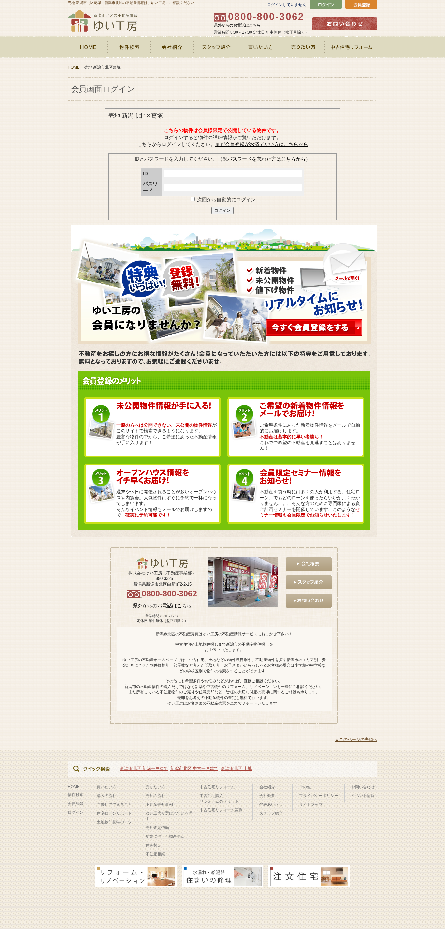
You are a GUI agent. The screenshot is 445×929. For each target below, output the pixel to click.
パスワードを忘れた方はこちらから (266, 159)
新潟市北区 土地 (236, 768)
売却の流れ (155, 795)
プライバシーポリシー (318, 795)
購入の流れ (106, 795)
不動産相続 (155, 854)
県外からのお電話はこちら (237, 25)
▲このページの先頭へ (356, 739)
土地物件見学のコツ (114, 822)
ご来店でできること (114, 804)
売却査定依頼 (157, 827)
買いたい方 (261, 47)
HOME (88, 47)
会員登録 (75, 803)
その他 (305, 787)
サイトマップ (311, 804)
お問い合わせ (363, 787)
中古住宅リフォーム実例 (221, 810)
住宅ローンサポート (114, 813)
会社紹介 (172, 47)
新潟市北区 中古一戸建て (194, 768)
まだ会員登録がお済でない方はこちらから (261, 144)
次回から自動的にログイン (226, 199)
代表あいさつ (271, 804)
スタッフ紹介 (217, 47)
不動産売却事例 (159, 804)
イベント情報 (363, 795)
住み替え (153, 845)
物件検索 (129, 47)
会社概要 (267, 795)
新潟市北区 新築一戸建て (144, 768)
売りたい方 (304, 47)
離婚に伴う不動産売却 (165, 836)
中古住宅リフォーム (351, 47)
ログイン (222, 210)
